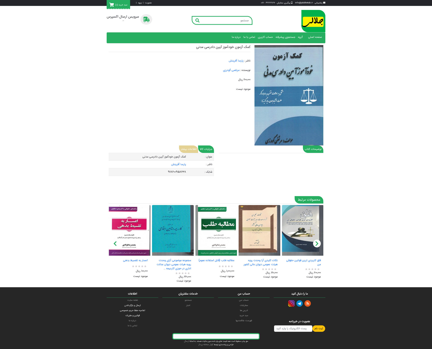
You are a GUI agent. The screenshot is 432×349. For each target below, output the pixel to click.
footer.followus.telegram (299, 303)
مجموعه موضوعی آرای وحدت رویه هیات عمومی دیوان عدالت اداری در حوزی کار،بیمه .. (174, 264)
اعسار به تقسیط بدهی (135, 260)
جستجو (188, 300)
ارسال (186, 341)
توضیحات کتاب (313, 149)
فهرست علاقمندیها (244, 320)
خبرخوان (307, 303)
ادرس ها (244, 310)
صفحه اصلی (315, 37)
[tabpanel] (161, 164)
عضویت (148, 3)
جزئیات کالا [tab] (206, 149)
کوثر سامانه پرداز (205, 344)
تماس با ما (249, 37)
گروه (300, 37)
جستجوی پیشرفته (285, 37)
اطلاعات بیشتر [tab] (188, 149)
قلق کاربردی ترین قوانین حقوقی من (303, 262)
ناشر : (247, 61)
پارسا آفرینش (236, 61)
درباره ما (236, 37)
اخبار (188, 305)
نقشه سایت (132, 300)
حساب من (244, 300)
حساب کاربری (265, 37)
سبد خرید (243, 315)
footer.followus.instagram (291, 303)
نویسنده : (245, 70)
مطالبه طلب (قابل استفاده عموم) (216, 260)
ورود (140, 3)
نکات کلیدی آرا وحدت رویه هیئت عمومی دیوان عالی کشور (260, 262)
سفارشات (244, 305)
